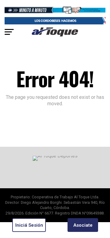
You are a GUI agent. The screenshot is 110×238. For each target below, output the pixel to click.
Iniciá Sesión (29, 225)
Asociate (83, 225)
